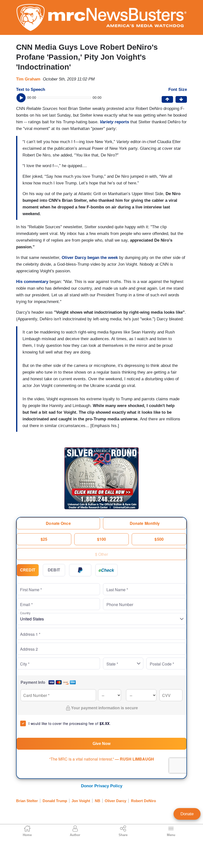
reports (115, 122)
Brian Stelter (27, 801)
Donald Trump (55, 801)
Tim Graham (28, 79)
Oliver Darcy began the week (90, 257)
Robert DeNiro (143, 801)
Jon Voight (81, 801)
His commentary (32, 281)
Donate (187, 814)
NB (97, 801)
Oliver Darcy (115, 801)
